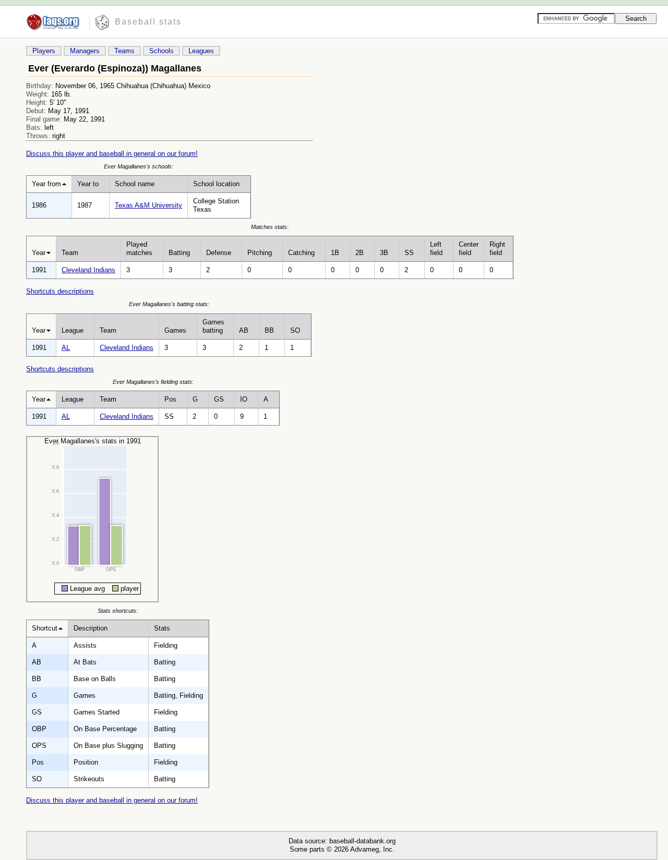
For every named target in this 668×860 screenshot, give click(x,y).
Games (175, 330)
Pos (170, 399)
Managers (85, 51)
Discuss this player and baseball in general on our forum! (112, 154)
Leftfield (436, 248)
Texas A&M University (148, 205)
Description (91, 628)
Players (43, 51)
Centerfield (469, 248)
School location (216, 184)
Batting (179, 253)
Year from (46, 184)
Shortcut (44, 628)
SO (295, 330)
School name (134, 184)
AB (243, 330)
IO (243, 399)
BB (269, 330)
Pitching (259, 253)
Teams (124, 51)
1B (335, 253)
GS (219, 399)
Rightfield (497, 248)
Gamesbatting (213, 326)
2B (359, 253)
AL (66, 348)
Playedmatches (139, 248)
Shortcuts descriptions (60, 291)
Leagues (201, 51)
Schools (161, 51)
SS (409, 253)
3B (384, 253)
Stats (162, 628)
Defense (218, 253)
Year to (88, 184)
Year (38, 253)
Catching (301, 253)
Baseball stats (148, 21)
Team (70, 253)
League (73, 330)
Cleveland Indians (88, 270)
